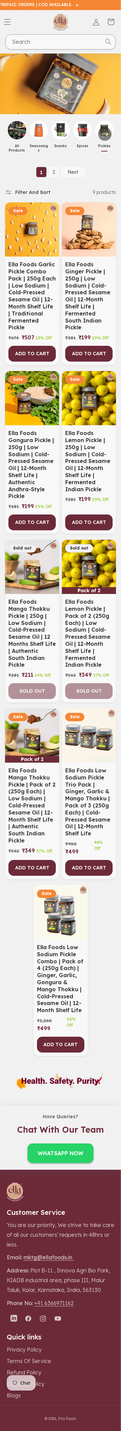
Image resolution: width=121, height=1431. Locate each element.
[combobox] (60, 41)
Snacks (60, 146)
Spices (82, 146)
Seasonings (39, 148)
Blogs (14, 1395)
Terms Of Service (29, 1361)
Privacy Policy (24, 1349)
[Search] (108, 41)
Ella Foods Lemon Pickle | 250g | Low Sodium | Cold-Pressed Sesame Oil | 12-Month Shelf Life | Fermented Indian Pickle (87, 461)
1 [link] (41, 172)
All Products (17, 148)
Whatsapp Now (60, 1153)
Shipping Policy (25, 1383)
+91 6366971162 (54, 1303)
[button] (7, 21)
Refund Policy (24, 1372)
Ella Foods (67, 1418)
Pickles (104, 146)
